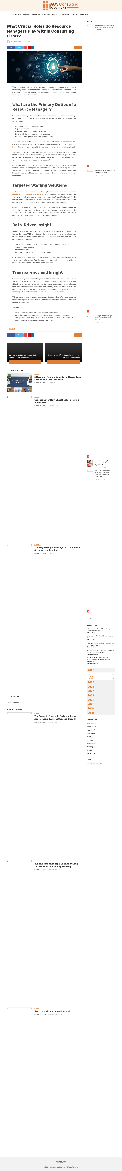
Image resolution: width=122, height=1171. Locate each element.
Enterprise (46, 14)
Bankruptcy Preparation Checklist (52, 1011)
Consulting (35, 14)
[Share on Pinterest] (29, 47)
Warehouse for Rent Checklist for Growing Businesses (56, 401)
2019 (91, 708)
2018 (91, 712)
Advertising (17, 14)
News (88, 750)
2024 (91, 686)
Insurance (90, 740)
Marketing (74, 14)
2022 (91, 695)
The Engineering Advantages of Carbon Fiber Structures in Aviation (57, 548)
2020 (91, 704)
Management (64, 14)
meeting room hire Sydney (95, 763)
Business (26, 14)
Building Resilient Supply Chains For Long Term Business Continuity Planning (56, 865)
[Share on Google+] (25, 47)
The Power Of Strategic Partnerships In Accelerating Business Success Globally (55, 717)
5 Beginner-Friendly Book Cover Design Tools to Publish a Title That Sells (57, 378)
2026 (91, 670)
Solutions (84, 14)
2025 (91, 682)
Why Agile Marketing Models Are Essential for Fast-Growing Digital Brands (104, 463)
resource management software (26, 194)
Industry (54, 14)
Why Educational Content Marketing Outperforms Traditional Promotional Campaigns (103, 474)
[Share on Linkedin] (32, 47)
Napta (15, 147)
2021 (91, 699)
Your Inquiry (61, 1162)
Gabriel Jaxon (17, 41)
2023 (91, 691)
